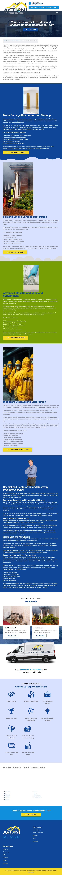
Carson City (7, 792)
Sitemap (5, 863)
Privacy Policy (52, 870)
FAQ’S (34, 838)
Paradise (6, 800)
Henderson (7, 796)
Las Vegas (7, 798)
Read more (39, 635)
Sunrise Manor (38, 798)
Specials (35, 841)
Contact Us (6, 852)
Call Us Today (30, 30)
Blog (4, 855)
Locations (5, 857)
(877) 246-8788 (37, 4)
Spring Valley (37, 796)
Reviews (35, 835)
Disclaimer (31, 872)
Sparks (35, 794)
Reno (35, 792)
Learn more (11, 635)
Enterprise (7, 794)
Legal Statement (42, 870)
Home (7, 41)
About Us (5, 849)
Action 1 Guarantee (38, 833)
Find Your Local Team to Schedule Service (44, 7)
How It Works (36, 830)
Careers (5, 860)
